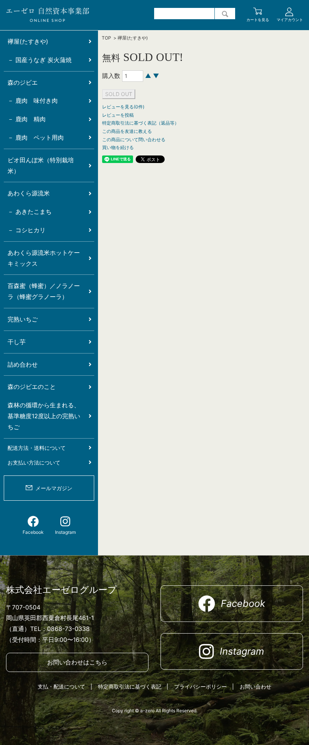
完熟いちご (23, 319)
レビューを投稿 (118, 115)
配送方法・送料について (37, 448)
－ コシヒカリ (27, 230)
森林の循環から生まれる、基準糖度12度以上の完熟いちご (44, 416)
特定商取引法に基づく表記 (129, 686)
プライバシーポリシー (200, 686)
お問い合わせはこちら (77, 662)
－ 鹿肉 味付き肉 (33, 100)
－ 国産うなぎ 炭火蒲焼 (40, 60)
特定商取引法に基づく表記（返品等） (140, 123)
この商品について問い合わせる (133, 139)
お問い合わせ (255, 686)
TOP (106, 38)
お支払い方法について (34, 462)
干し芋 (17, 342)
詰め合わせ (23, 364)
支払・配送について (61, 686)
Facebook (33, 532)
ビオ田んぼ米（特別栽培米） (41, 165)
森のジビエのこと (32, 386)
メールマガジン (53, 488)
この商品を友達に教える (127, 131)
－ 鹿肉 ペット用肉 (36, 137)
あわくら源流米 (29, 193)
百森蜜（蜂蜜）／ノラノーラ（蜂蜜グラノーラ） (44, 291)
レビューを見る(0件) (123, 107)
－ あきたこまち (30, 211)
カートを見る (257, 19)
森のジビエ (23, 82)
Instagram (65, 532)
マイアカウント (290, 19)
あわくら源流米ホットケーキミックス (44, 258)
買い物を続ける (118, 147)
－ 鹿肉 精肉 (27, 119)
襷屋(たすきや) (133, 38)
